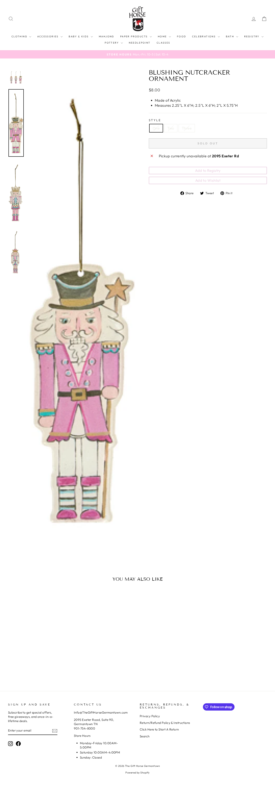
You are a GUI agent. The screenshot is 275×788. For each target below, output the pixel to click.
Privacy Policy (150, 716)
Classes (163, 42)
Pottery (112, 42)
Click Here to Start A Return (159, 729)
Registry (252, 36)
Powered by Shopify (137, 772)
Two (170, 128)
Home (163, 36)
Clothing (19, 36)
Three (187, 128)
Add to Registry (208, 170)
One (156, 128)
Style (155, 120)
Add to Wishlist (208, 180)
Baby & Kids (79, 36)
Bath (230, 36)
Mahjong (106, 36)
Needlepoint (139, 42)
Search (145, 736)
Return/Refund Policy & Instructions (165, 723)
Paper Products (134, 36)
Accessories (48, 36)
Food (181, 36)
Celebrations (204, 36)
